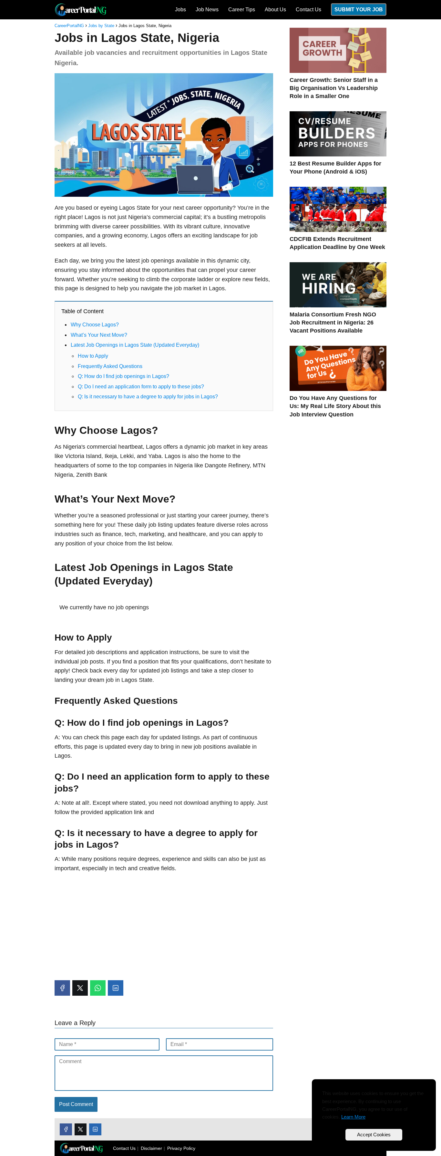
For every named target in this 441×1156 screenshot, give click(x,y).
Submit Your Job (358, 9)
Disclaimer (151, 1148)
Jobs (180, 9)
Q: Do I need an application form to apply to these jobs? (141, 386)
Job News (207, 9)
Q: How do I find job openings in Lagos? (123, 376)
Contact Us (308, 9)
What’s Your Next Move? (99, 335)
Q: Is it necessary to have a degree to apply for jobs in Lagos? (148, 396)
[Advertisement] (164, 925)
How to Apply (93, 356)
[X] (80, 988)
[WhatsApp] (98, 988)
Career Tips (241, 9)
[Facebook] (62, 988)
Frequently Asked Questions (110, 366)
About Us (275, 9)
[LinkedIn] (115, 988)
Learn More (353, 1117)
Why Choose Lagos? (95, 324)
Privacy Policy (181, 1148)
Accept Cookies (374, 1134)
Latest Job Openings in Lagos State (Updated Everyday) (135, 345)
